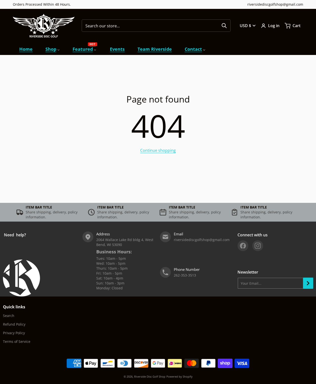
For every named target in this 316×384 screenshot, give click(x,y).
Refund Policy (14, 324)
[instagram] (257, 245)
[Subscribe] (308, 283)
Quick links (14, 306)
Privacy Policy (14, 333)
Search (8, 315)
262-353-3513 (185, 275)
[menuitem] (26, 49)
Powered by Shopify (179, 376)
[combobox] (156, 25)
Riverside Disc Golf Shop (149, 376)
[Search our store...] (224, 25)
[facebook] (242, 245)
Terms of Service (16, 341)
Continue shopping (158, 150)
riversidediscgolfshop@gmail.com (275, 4)
